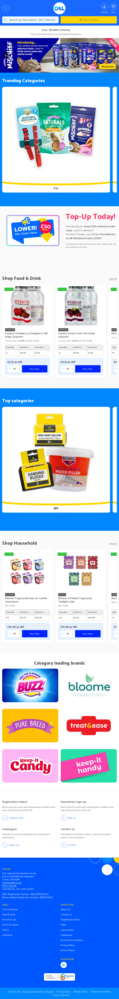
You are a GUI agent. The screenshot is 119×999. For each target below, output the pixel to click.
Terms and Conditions (72, 940)
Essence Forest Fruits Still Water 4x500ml (76, 335)
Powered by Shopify (43, 991)
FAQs (63, 924)
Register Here (16, 817)
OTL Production (25, 991)
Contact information (100, 991)
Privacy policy (63, 991)
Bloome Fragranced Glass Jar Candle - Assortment (26, 600)
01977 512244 (9, 885)
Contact (72, 844)
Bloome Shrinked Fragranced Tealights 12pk (75, 600)
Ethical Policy (67, 950)
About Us (65, 909)
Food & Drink (8, 914)
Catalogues (66, 934)
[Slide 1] (54, 69)
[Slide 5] (65, 69)
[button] (5, 8)
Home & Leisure (10, 924)
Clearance (7, 934)
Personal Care (9, 919)
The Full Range (10, 909)
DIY (56, 508)
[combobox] (30, 19)
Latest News (67, 929)
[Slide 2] (56, 69)
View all (113, 278)
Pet (56, 188)
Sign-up (72, 817)
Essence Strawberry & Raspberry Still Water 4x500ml (26, 335)
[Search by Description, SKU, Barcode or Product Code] (5, 19)
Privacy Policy (68, 945)
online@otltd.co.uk (12, 882)
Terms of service (61, 995)
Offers (5, 929)
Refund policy (80, 991)
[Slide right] (66, 198)
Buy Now (35, 368)
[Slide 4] (62, 69)
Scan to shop (91, 19)
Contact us (66, 914)
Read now (14, 844)
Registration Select (70, 919)
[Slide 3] (59, 69)
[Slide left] (53, 198)
